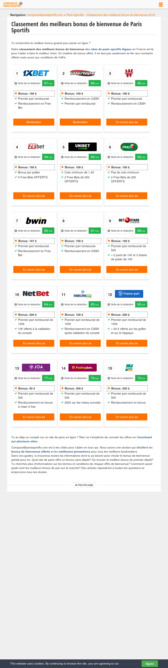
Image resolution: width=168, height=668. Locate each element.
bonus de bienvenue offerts (30, 451)
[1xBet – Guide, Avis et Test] (36, 73)
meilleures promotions (74, 451)
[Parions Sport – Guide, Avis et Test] (82, 294)
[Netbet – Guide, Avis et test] (36, 293)
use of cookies (129, 663)
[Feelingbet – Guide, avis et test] (82, 367)
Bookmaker (33, 122)
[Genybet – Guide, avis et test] (129, 367)
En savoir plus (125, 122)
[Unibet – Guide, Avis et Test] (82, 146)
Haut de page (85, 484)
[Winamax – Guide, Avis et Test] (129, 73)
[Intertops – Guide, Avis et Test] (82, 73)
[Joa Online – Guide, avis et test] (36, 367)
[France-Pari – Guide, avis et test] (129, 293)
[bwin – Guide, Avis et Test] (36, 220)
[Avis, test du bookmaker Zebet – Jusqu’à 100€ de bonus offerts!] (36, 146)
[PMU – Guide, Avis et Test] (129, 146)
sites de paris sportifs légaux (111, 49)
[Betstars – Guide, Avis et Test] (129, 219)
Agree (150, 663)
